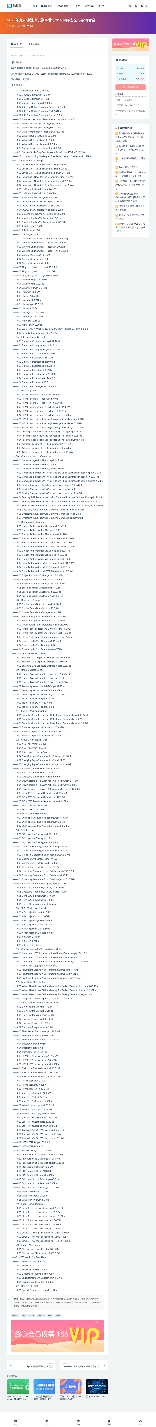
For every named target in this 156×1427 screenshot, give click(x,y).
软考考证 (89, 6)
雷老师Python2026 (95, 1397)
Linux (31, 1316)
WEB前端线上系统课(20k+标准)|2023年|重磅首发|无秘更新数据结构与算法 (130, 197)
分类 (47, 1424)
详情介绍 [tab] (18, 44)
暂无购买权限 (130, 87)
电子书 (101, 6)
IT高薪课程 (11, 26)
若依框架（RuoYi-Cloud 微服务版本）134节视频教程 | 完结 (129, 149)
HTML (15, 1316)
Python (41, 1316)
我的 (109, 1424)
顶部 (140, 1424)
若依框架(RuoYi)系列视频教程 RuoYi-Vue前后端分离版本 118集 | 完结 (129, 137)
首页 (35, 6)
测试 (58, 1316)
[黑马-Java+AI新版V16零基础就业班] (71, 1386)
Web (50, 1316)
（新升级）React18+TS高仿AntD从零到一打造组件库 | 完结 (130, 185)
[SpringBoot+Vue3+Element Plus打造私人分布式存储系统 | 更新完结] (18, 1386)
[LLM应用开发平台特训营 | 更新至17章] (44, 1386)
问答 (78, 1424)
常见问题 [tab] (34, 44)
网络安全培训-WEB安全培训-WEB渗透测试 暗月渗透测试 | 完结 (130, 227)
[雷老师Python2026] (97, 1386)
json (23, 1316)
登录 (145, 6)
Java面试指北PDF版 (128, 167)
